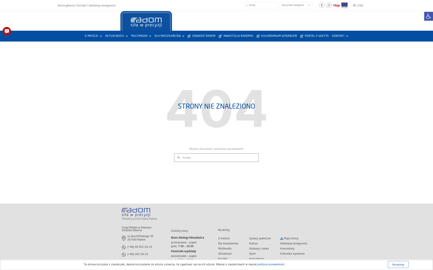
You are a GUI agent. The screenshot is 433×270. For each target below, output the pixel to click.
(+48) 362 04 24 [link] (137, 254)
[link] (428, 16)
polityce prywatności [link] (270, 264)
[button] (7, 31)
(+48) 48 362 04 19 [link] (139, 247)
